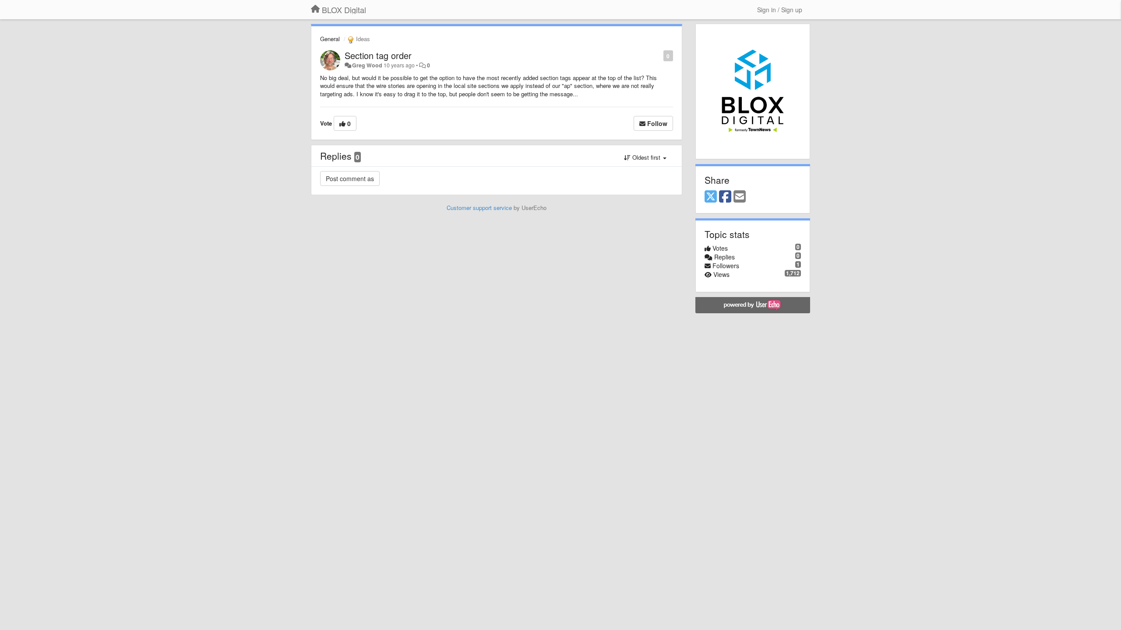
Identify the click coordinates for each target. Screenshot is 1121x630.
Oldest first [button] (646, 157)
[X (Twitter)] (711, 196)
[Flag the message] (658, 55)
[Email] (739, 196)
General (330, 39)
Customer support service (479, 207)
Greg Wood (367, 65)
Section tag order (378, 55)
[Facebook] (725, 196)
